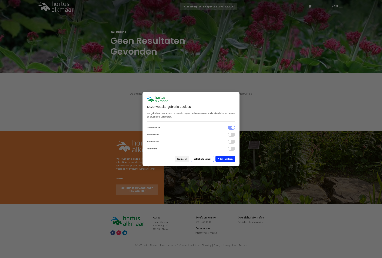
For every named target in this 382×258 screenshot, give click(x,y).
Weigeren (182, 159)
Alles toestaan (225, 159)
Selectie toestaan (202, 159)
